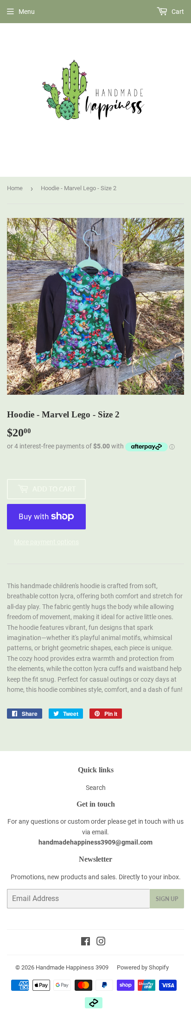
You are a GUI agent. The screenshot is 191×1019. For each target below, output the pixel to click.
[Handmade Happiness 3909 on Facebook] (85, 942)
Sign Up (167, 898)
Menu (27, 11)
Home (15, 188)
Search (96, 787)
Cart (177, 11)
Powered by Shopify (143, 967)
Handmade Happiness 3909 (72, 967)
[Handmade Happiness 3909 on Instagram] (101, 942)
